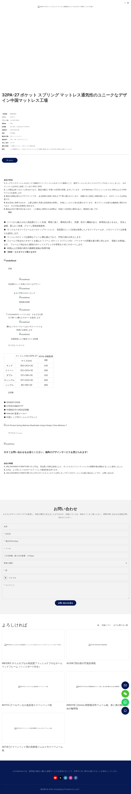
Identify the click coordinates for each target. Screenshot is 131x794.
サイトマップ (85, 789)
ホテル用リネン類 (120, 625)
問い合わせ (10, 160)
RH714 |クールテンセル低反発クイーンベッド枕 (27, 705)
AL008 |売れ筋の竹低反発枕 (81, 663)
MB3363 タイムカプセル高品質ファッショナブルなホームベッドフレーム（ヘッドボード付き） (32, 665)
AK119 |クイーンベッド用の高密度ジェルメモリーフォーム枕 (32, 748)
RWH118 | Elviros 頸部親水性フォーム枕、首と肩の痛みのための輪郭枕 (98, 707)
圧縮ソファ (106, 625)
